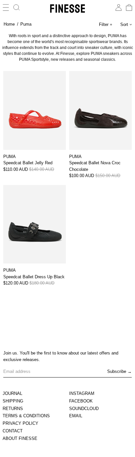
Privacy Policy (20, 423)
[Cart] (129, 7)
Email (75, 415)
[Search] (16, 7)
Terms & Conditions (26, 415)
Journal (12, 393)
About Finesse (20, 438)
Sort (124, 24)
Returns (13, 408)
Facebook (81, 401)
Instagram (81, 393)
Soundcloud (84, 408)
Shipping (13, 401)
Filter (103, 24)
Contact (13, 430)
